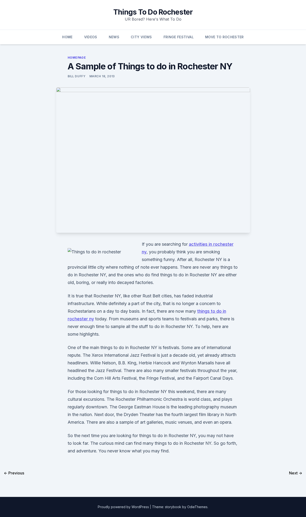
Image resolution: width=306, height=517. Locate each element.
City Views (141, 37)
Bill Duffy (77, 76)
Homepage (77, 57)
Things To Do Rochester (153, 12)
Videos (90, 37)
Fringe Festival (179, 37)
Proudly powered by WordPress (124, 507)
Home (67, 37)
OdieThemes (197, 507)
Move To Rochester (224, 37)
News (114, 37)
